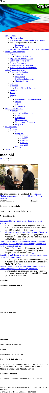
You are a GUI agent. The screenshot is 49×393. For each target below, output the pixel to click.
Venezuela (14, 111)
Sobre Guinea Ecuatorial (14, 70)
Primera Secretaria (22, 47)
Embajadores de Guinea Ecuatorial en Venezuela (29, 49)
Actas (17, 115)
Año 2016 (24, 145)
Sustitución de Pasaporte (19, 61)
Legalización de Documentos (21, 58)
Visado (13, 54)
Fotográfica (19, 133)
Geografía (14, 83)
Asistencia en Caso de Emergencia (23, 68)
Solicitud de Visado (23, 56)
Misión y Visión (16, 38)
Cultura (13, 97)
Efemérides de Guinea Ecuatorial (28, 99)
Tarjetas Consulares (18, 63)
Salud (12, 93)
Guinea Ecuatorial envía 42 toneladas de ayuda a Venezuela (23, 232)
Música (18, 102)
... (32, 230)
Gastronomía (20, 106)
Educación (14, 90)
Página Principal (11, 36)
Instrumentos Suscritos (14, 108)
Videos (18, 147)
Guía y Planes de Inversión (25, 88)
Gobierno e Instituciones (19, 72)
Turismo (13, 95)
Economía (14, 86)
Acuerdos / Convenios (24, 113)
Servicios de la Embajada (15, 52)
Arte (17, 104)
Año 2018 (24, 140)
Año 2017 (24, 143)
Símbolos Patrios (21, 81)
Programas (19, 124)
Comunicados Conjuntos (25, 122)
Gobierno (19, 74)
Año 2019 (24, 138)
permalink (37, 194)
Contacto (8, 149)
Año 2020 (24, 136)
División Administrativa (24, 79)
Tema (2, 158)
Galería (13, 131)
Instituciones (20, 77)
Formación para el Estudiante (21, 65)
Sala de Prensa (11, 127)
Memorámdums (21, 120)
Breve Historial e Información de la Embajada (28, 40)
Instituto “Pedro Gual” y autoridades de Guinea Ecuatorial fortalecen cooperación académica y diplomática (23, 267)
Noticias (13, 129)
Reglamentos (20, 118)
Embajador (19, 45)
